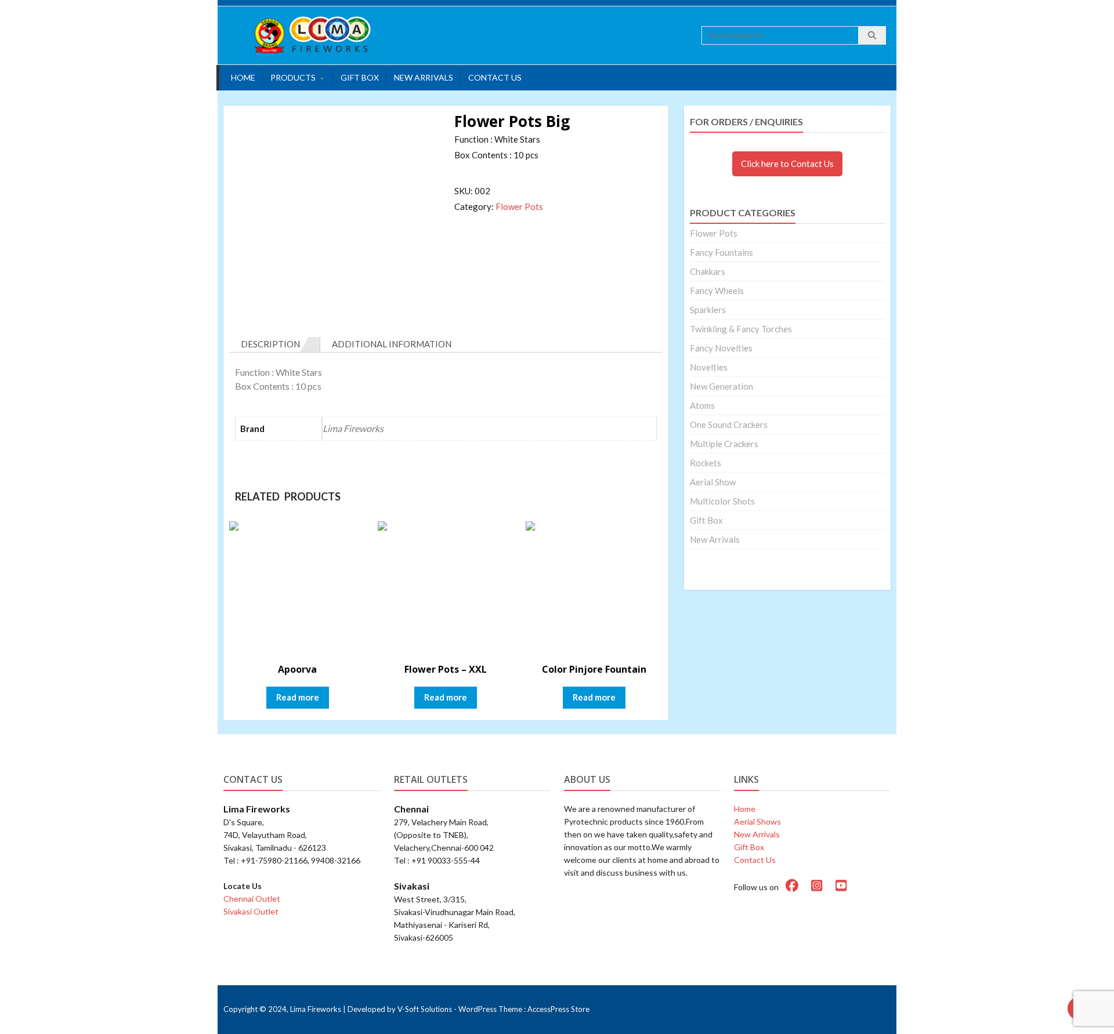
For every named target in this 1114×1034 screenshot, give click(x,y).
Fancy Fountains (721, 252)
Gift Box (360, 77)
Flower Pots (519, 206)
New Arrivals (423, 77)
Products (293, 77)
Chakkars (707, 271)
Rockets (705, 463)
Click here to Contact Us (787, 163)
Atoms (702, 405)
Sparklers (708, 309)
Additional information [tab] (391, 344)
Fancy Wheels (717, 290)
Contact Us (495, 77)
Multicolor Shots (722, 501)
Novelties (709, 367)
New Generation (721, 386)
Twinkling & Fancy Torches (741, 329)
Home (243, 77)
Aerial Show (713, 482)
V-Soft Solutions (424, 1009)
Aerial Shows (757, 821)
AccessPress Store (558, 1009)
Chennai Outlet (251, 899)
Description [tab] (270, 344)
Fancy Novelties (721, 348)
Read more (297, 697)
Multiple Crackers (724, 443)
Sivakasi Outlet (250, 911)
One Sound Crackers (729, 424)
